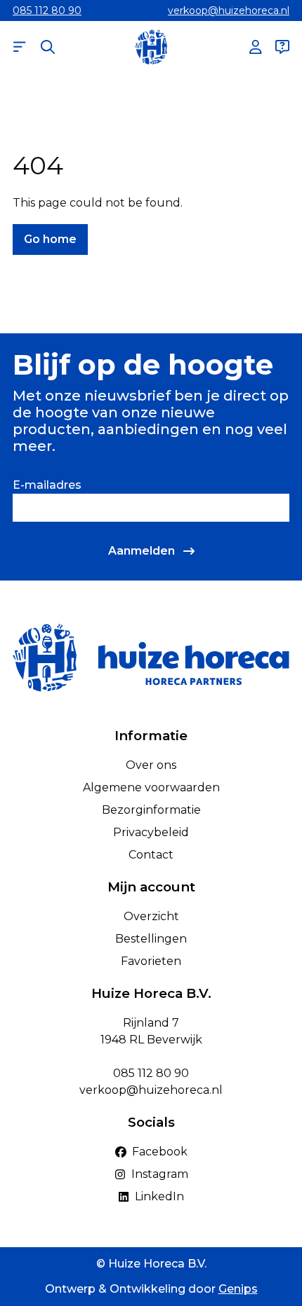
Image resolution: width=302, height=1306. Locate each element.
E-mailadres (47, 485)
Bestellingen (151, 938)
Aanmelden (141, 550)
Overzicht (151, 916)
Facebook (160, 1151)
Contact (151, 854)
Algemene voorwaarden (151, 787)
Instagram (159, 1174)
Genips (238, 1288)
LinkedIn (159, 1196)
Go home (50, 239)
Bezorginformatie (151, 810)
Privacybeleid (151, 832)
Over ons (151, 765)
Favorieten (151, 961)
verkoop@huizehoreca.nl (228, 10)
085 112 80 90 (47, 10)
